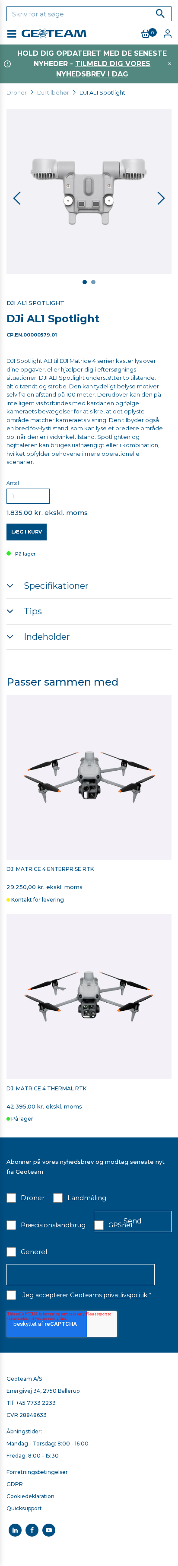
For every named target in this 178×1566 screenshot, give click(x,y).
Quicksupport (24, 1508)
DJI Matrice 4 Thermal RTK (46, 1089)
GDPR (14, 1484)
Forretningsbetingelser (37, 1472)
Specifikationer (56, 586)
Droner (16, 92)
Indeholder (47, 637)
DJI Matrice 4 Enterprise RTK (50, 869)
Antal (12, 483)
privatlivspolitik (125, 1295)
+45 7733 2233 (36, 1403)
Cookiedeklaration (30, 1496)
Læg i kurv (26, 532)
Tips (33, 611)
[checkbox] (89, 1224)
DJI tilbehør (53, 92)
